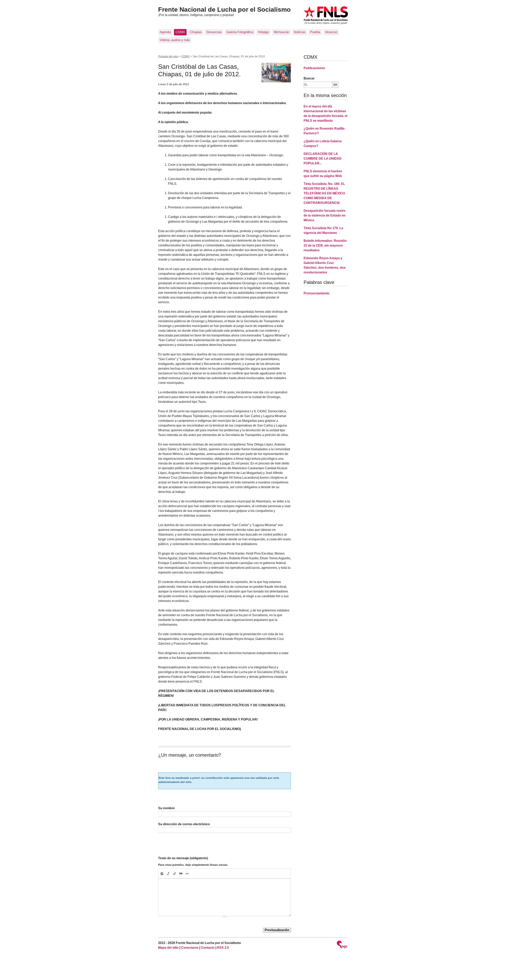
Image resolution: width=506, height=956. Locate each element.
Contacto (208, 947)
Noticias (299, 32)
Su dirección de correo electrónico (184, 824)
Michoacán (281, 32)
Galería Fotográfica (239, 32)
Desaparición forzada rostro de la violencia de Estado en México (325, 215)
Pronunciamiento (316, 293)
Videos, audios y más (175, 40)
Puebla (315, 32)
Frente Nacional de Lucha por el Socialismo (224, 9)
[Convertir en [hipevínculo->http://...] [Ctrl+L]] (174, 874)
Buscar (309, 78)
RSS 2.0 (223, 947)
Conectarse (189, 947)
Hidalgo (263, 32)
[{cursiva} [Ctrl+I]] (168, 874)
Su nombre (166, 808)
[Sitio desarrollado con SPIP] (342, 945)
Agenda (165, 32)
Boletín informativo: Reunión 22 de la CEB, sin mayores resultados (325, 245)
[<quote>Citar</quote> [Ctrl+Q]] (181, 874)
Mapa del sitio (168, 947)
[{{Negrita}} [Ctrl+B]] (161, 874)
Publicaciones (314, 68)
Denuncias (214, 32)
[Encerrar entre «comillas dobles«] (187, 874)
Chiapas (196, 32)
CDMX (180, 32)
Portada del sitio (168, 56)
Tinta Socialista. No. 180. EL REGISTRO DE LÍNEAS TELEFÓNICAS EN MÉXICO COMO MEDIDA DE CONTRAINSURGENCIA (324, 193)
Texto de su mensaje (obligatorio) (183, 858)
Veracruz (331, 32)
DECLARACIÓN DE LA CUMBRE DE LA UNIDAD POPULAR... (323, 158)
